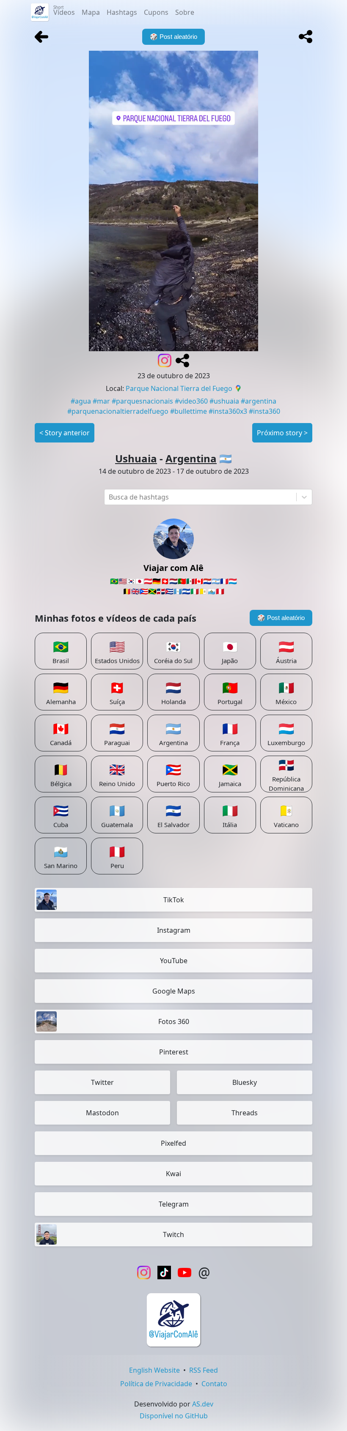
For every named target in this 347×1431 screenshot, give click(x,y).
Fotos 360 (173, 1021)
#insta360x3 (228, 411)
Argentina (191, 458)
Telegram (174, 1204)
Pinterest (173, 1052)
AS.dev (202, 1404)
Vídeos (64, 10)
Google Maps (173, 991)
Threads (244, 1112)
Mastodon (102, 1112)
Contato (214, 1383)
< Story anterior (64, 432)
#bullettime (188, 411)
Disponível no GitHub (174, 1415)
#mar (101, 401)
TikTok (173, 899)
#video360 (191, 401)
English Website (154, 1370)
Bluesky (244, 1082)
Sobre (184, 12)
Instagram (173, 930)
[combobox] (109, 497)
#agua (81, 401)
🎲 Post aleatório (281, 617)
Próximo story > (282, 432)
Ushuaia (136, 458)
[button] (305, 37)
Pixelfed (173, 1143)
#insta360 (264, 411)
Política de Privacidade (156, 1383)
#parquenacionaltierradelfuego (117, 411)
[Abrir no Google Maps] (238, 389)
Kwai (173, 1173)
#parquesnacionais (142, 401)
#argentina (258, 401)
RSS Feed (203, 1370)
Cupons (156, 12)
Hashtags (122, 12)
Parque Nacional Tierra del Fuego (179, 388)
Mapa (91, 12)
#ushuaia (224, 401)
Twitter (102, 1082)
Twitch (173, 1234)
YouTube (173, 960)
